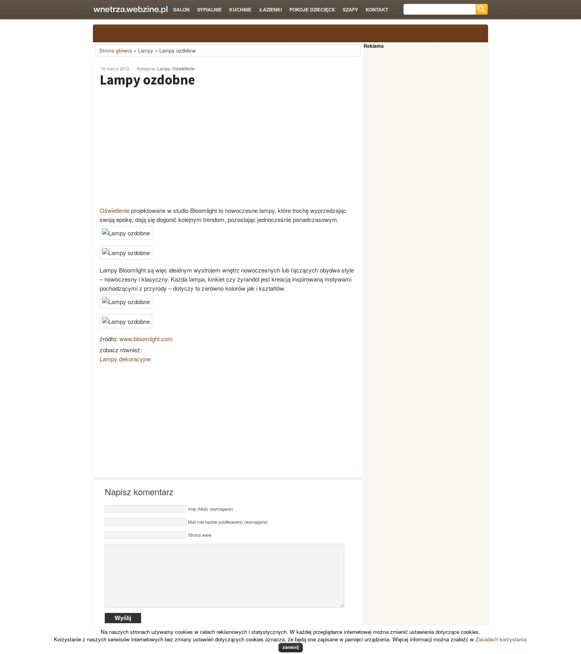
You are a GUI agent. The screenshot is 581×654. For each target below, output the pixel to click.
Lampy (145, 50)
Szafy (350, 9)
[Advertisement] (160, 146)
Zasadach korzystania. (501, 639)
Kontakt (377, 9)
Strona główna (115, 50)
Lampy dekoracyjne (125, 359)
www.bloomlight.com (146, 339)
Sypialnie (209, 9)
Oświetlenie (183, 68)
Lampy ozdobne (147, 79)
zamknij (291, 647)
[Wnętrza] (130, 10)
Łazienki (270, 9)
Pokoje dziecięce (312, 9)
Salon (181, 9)
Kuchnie (240, 9)
